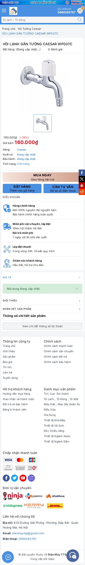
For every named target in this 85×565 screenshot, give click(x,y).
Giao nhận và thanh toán (18, 399)
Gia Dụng (50, 414)
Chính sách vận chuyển (59, 351)
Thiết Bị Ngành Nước (57, 436)
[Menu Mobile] (4, 10)
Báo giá (7, 362)
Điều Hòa (50, 409)
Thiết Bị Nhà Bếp (54, 420)
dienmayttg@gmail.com (28, 533)
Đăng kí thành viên (15, 409)
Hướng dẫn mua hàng (16, 393)
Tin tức (7, 367)
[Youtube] (23, 478)
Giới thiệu (9, 351)
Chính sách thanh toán (58, 345)
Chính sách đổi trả (55, 356)
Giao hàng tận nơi (42, 177)
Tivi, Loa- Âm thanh (56, 393)
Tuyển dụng (10, 377)
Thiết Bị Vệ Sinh (54, 425)
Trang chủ (9, 345)
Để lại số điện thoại (63, 188)
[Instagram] (31, 478)
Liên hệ (7, 372)
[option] (42, 83)
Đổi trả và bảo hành (15, 404)
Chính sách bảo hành (57, 362)
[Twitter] (14, 478)
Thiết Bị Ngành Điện (56, 441)
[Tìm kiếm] (80, 20)
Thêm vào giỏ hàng (22, 188)
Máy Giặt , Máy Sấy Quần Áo (62, 404)
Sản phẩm (9, 356)
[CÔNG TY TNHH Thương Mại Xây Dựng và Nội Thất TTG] (13, 11)
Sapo (51, 558)
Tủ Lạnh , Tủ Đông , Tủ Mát (61, 399)
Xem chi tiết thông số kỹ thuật (42, 326)
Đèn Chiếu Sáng (54, 430)
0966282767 (28, 538)
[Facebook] (6, 478)
